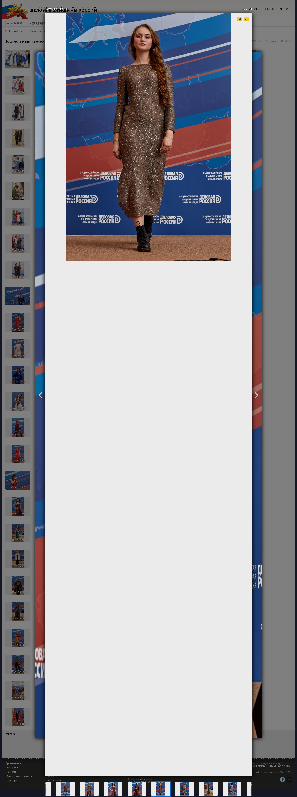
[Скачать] (239, 19)
